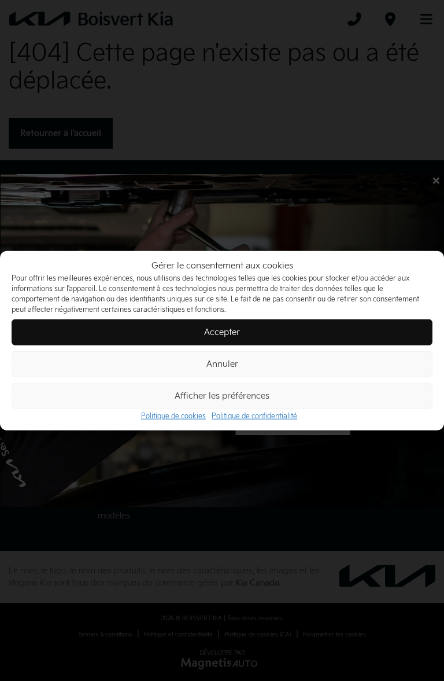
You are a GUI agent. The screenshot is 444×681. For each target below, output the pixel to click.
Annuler (222, 363)
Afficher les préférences (222, 395)
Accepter (222, 331)
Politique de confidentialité (254, 416)
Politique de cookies (173, 416)
